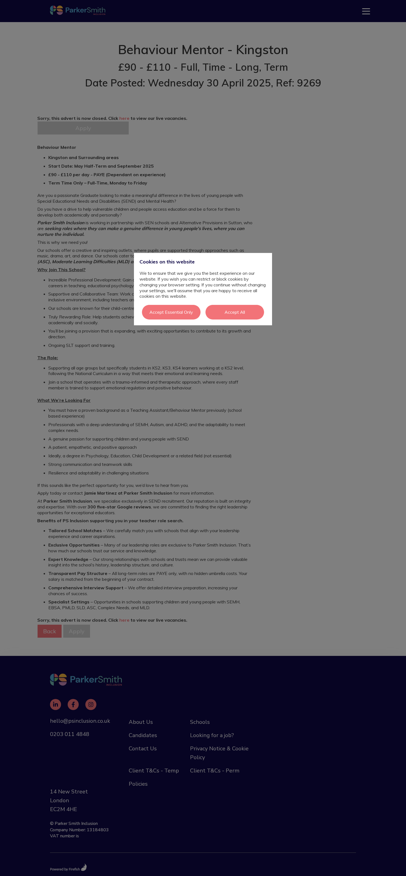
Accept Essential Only (171, 312)
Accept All (235, 312)
